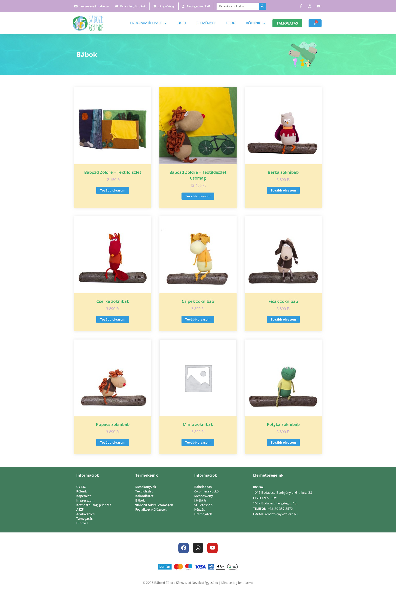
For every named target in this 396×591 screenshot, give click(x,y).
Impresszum (85, 500)
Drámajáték (203, 514)
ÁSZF (80, 509)
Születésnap (203, 505)
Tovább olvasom (112, 190)
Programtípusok (146, 23)
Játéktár (200, 500)
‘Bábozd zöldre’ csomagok (154, 505)
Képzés (199, 509)
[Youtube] (212, 548)
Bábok (140, 500)
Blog (231, 23)
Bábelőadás (203, 487)
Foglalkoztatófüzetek (151, 509)
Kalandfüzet (144, 496)
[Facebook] (183, 548)
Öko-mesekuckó (206, 491)
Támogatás (84, 518)
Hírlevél (82, 523)
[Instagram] (198, 548)
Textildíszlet (144, 491)
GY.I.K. (81, 487)
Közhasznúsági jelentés (93, 505)
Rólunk (253, 23)
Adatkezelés (85, 514)
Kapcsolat (83, 496)
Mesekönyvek (145, 487)
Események (206, 23)
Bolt (182, 23)
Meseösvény (203, 496)
